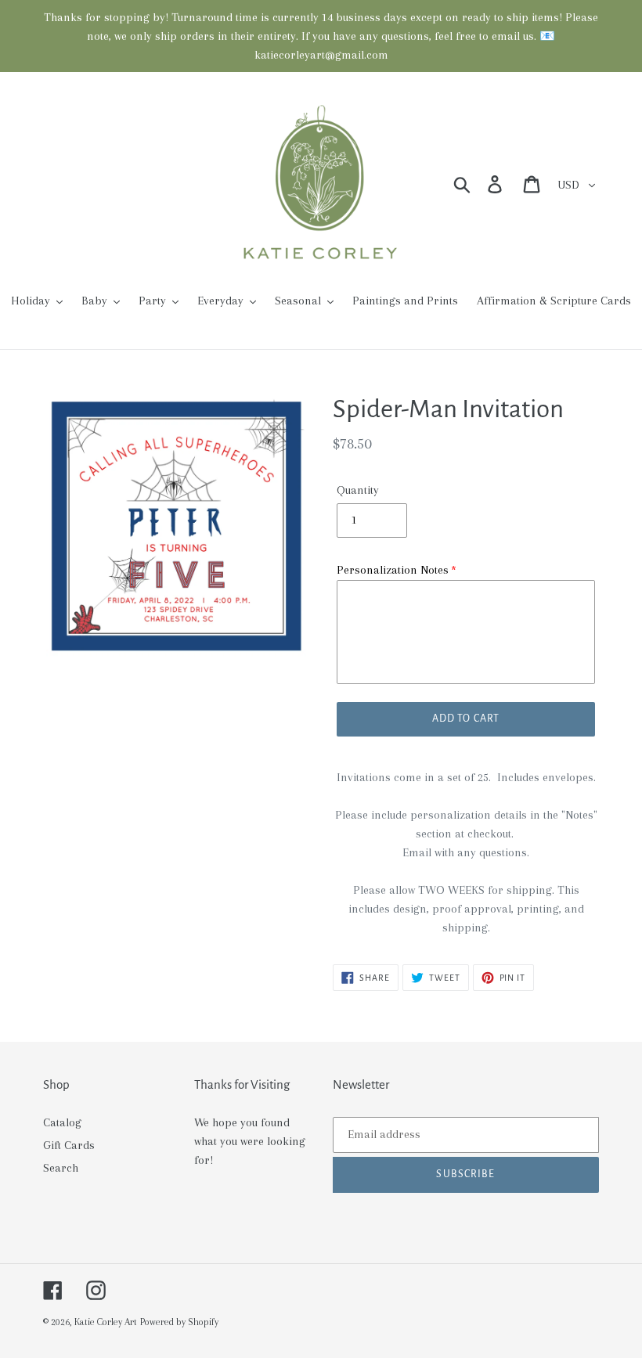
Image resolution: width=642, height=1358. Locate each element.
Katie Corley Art (105, 1322)
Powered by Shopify (179, 1322)
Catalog (62, 1122)
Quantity (358, 490)
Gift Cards (69, 1145)
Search (60, 1168)
